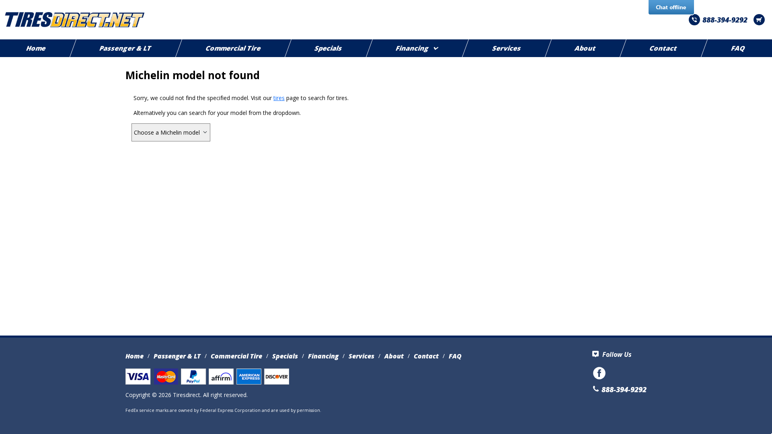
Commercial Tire (233, 48)
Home (134, 356)
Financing (413, 48)
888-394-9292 (724, 20)
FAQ (455, 356)
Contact (664, 48)
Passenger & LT (126, 48)
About (586, 48)
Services (507, 48)
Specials (329, 48)
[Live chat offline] (671, 7)
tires (279, 98)
